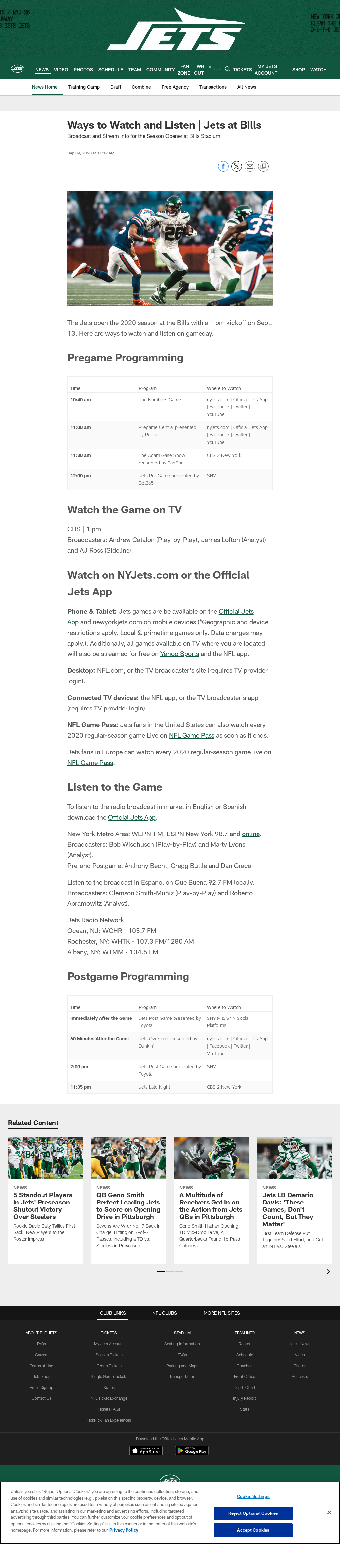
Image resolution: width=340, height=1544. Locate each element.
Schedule (244, 1354)
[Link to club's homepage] (18, 69)
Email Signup (41, 1387)
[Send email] (250, 170)
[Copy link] (263, 166)
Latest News (299, 1343)
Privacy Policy (123, 1530)
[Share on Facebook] (223, 170)
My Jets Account (109, 1343)
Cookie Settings (253, 1496)
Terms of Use (41, 1365)
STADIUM (182, 1332)
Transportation (182, 1376)
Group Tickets (109, 1365)
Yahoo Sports (179, 653)
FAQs (41, 1343)
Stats (244, 1409)
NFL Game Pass (191, 735)
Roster (244, 1343)
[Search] (227, 68)
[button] (161, 1271)
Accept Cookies (253, 1530)
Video (300, 1354)
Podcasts (300, 1376)
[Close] (329, 1512)
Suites (109, 1387)
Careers (41, 1354)
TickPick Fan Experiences (109, 1420)
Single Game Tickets (109, 1376)
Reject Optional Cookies (253, 1513)
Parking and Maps (182, 1365)
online (251, 833)
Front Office (244, 1376)
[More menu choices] (217, 69)
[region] (170, 1513)
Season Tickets (109, 1354)
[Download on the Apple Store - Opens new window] (146, 1451)
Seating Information (182, 1343)
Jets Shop (42, 1376)
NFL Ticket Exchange (109, 1398)
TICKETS (109, 1332)
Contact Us (41, 1398)
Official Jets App (132, 817)
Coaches (244, 1365)
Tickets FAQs (109, 1409)
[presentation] (329, 1272)
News (299, 1332)
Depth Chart (244, 1387)
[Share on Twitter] (236, 170)
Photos (300, 1365)
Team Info (245, 1332)
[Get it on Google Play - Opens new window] (192, 1454)
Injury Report (244, 1398)
